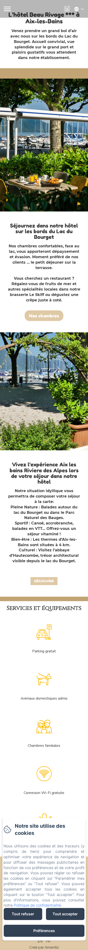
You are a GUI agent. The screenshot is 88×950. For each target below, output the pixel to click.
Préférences (44, 930)
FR (48, 941)
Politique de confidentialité (37, 905)
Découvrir (44, 581)
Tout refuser (23, 914)
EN (40, 941)
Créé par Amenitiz (44, 947)
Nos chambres (44, 315)
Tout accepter (65, 914)
